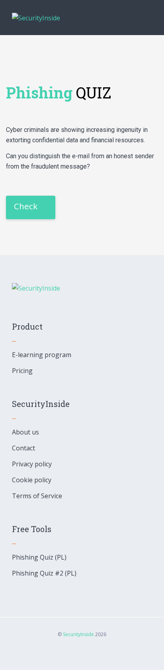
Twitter (92, 653)
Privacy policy (32, 464)
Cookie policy (31, 479)
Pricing (22, 370)
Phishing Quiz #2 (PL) (44, 573)
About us (25, 432)
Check (25, 206)
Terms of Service (37, 495)
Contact (23, 448)
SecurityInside (78, 634)
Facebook (72, 653)
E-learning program (41, 354)
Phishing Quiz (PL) (39, 557)
